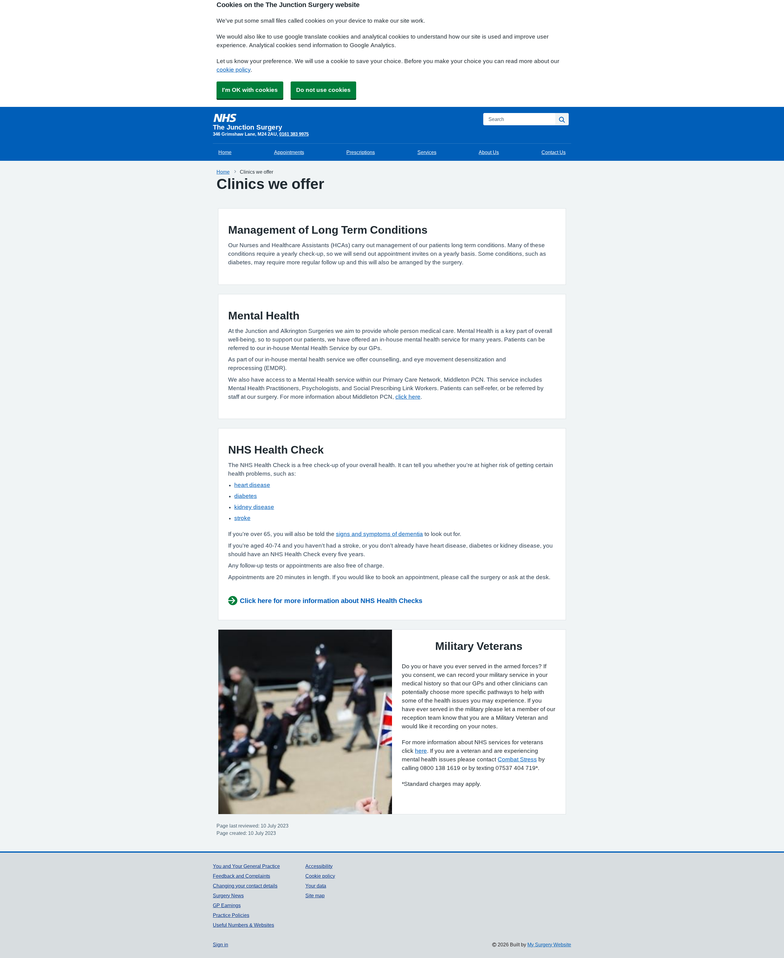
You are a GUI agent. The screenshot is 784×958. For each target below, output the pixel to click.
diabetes (245, 496)
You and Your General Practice (246, 866)
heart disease (252, 485)
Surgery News (228, 895)
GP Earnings (227, 905)
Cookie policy (320, 875)
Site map (315, 895)
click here (407, 397)
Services (426, 152)
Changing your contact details (245, 885)
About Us (489, 152)
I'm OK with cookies (250, 90)
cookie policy (234, 70)
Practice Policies (231, 915)
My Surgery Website (549, 944)
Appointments (289, 152)
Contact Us (553, 152)
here (421, 751)
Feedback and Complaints (241, 875)
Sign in (220, 944)
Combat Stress (517, 759)
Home (225, 152)
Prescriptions (360, 152)
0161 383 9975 (294, 134)
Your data (315, 885)
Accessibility (319, 866)
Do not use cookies (323, 90)
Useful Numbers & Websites (243, 924)
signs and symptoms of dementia (379, 534)
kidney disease (254, 507)
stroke (242, 518)
